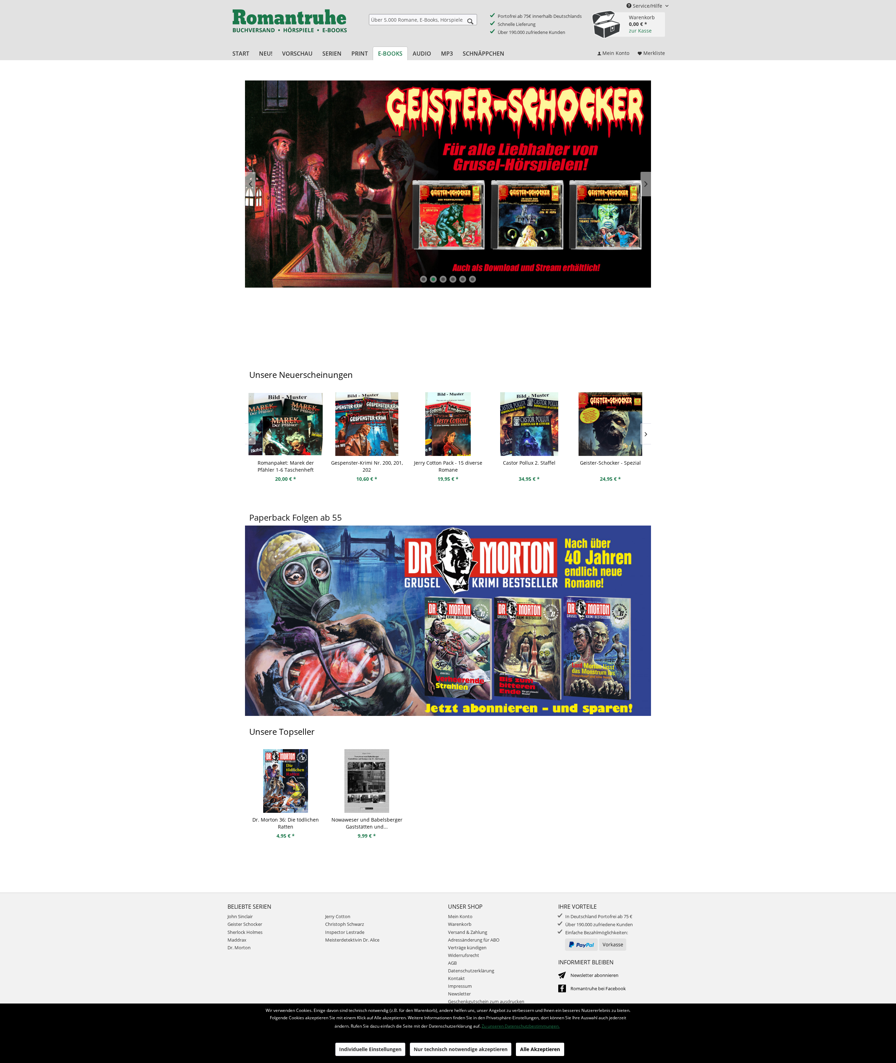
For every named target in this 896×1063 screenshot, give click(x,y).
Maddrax (236, 940)
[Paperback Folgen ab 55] (448, 629)
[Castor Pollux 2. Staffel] (448, 424)
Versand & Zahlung (467, 932)
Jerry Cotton (337, 916)
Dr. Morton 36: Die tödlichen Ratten (285, 823)
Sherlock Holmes (244, 932)
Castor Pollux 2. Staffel (448, 462)
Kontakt (456, 978)
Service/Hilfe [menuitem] (647, 5)
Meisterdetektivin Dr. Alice (352, 940)
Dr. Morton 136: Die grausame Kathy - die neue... (610, 466)
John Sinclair (240, 916)
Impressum (460, 986)
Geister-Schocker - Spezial (529, 462)
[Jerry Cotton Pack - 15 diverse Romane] (367, 424)
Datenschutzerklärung (471, 970)
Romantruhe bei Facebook (598, 988)
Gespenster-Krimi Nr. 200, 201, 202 (286, 466)
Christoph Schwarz (344, 924)
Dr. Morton (239, 947)
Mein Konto (460, 916)
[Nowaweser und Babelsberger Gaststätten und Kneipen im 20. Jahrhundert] (367, 781)
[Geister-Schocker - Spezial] (529, 424)
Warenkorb (459, 924)
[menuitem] (423, 19)
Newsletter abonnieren (594, 975)
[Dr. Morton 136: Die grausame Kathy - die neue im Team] (610, 424)
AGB (452, 963)
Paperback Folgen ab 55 (295, 517)
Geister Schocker (244, 924)
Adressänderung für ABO (473, 940)
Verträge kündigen (467, 947)
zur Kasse (640, 30)
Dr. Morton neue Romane (448, 184)
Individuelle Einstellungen (370, 1049)
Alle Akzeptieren (540, 1049)
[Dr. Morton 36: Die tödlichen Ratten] (285, 781)
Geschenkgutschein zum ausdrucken (486, 1001)
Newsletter (459, 994)
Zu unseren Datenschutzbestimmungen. (521, 1026)
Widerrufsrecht (463, 955)
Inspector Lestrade (344, 932)
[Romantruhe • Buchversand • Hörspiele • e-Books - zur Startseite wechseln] (289, 25)
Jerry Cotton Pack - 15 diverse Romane (367, 466)
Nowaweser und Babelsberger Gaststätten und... (366, 823)
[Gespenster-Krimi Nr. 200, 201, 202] (285, 424)
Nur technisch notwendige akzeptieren (460, 1049)
